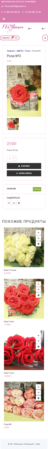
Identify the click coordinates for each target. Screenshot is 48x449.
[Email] (19, 203)
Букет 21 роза (10, 270)
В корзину (25, 166)
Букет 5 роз (9, 373)
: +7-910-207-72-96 (32, 12)
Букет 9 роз (9, 321)
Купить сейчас (25, 173)
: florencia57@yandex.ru (14, 6)
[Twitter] (9, 203)
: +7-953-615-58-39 (11, 12)
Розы (27, 51)
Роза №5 (8, 424)
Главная (11, 51)
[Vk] (3, 18)
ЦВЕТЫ (20, 51)
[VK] (14, 203)
